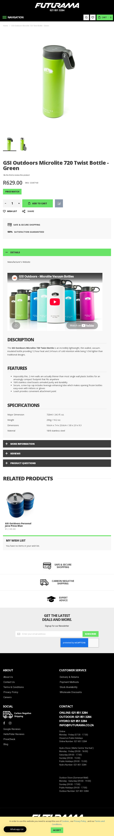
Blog (5, 744)
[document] (57, 826)
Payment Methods (69, 682)
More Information (22, 443)
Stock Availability (68, 687)
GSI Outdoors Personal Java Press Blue (18, 524)
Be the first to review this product (17, 175)
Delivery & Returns (69, 677)
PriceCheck (9, 739)
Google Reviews (11, 729)
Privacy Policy (80, 821)
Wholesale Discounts (71, 692)
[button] (23, 144)
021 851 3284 (57, 10)
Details (15, 252)
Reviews (15, 453)
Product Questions (23, 463)
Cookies (65, 821)
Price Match (12, 191)
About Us (8, 677)
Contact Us (9, 682)
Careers (7, 697)
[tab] (57, 252)
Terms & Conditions (13, 687)
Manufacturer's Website (18, 262)
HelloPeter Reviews (13, 734)
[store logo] (57, 5)
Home (5, 26)
